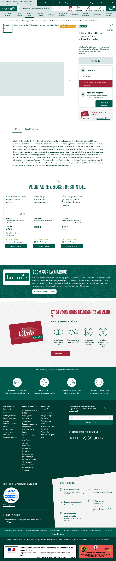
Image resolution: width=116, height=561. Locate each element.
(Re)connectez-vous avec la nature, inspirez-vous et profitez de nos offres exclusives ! (83, 408)
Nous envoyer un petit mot (101, 492)
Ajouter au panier (15, 246)
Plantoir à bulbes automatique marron (43, 221)
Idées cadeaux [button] (19, 14)
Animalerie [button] (74, 14)
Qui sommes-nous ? (10, 413)
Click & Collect (44, 390)
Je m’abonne (91, 422)
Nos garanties (26, 426)
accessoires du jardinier (63, 283)
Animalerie (44, 429)
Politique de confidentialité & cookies (75, 530)
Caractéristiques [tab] (31, 129)
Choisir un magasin (104, 103)
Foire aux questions (28, 465)
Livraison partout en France (71, 390)
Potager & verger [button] (41, 14)
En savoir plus (85, 118)
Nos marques (26, 446)
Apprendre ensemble (107, 3)
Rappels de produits (29, 459)
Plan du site (108, 530)
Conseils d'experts (65, 3)
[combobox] (34, 8)
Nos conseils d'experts (29, 424)
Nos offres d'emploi (10, 437)
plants (94, 280)
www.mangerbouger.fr (49, 539)
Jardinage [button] (50, 14)
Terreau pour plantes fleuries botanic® (15, 221)
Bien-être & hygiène (47, 434)
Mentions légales (55, 530)
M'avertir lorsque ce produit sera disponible (95, 83)
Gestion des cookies (58, 534)
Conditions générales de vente (13, 530)
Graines (87, 280)
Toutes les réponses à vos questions (72, 493)
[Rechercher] (49, 9)
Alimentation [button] (97, 14)
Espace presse (8, 429)
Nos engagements (9, 415)
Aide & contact (43, 3)
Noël (42, 437)
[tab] (17, 129)
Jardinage (44, 418)
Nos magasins (27, 416)
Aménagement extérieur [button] (62, 14)
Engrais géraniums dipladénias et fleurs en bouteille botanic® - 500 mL (72, 222)
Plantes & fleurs (15, 21)
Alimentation (45, 432)
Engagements (94, 3)
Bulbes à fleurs (55, 21)
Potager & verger (46, 415)
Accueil (5, 21)
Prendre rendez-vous (71, 505)
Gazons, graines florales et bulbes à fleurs (35, 21)
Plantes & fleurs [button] (30, 14)
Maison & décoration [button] (85, 14)
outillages (49, 283)
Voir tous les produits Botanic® (44, 291)
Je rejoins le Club (102, 118)
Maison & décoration (48, 426)
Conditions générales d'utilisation (36, 530)
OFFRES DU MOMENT (7, 14)
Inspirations (53, 3)
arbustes (42, 283)
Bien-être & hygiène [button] (108, 14)
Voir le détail (82, 53)
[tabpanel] (57, 153)
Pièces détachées (95, 530)
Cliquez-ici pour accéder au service (72, 519)
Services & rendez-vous (80, 3)
